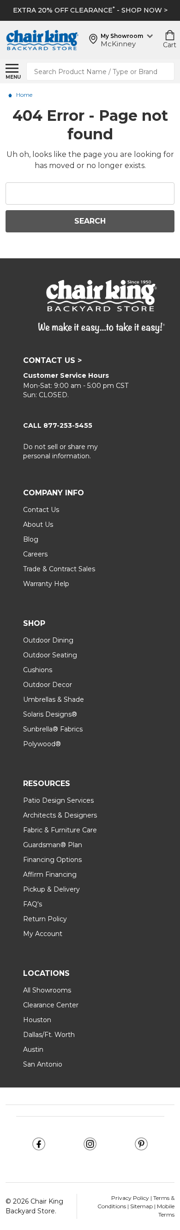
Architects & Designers (60, 815)
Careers (35, 554)
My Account (42, 934)
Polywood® (42, 744)
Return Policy (45, 919)
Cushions (37, 670)
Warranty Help (46, 584)
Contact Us (41, 510)
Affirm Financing (50, 874)
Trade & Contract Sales (59, 569)
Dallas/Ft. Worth (49, 1034)
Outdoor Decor (47, 685)
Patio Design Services (58, 800)
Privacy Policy (130, 1197)
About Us (38, 524)
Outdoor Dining (48, 640)
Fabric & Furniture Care (60, 830)
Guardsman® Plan (52, 845)
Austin (33, 1049)
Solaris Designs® (50, 714)
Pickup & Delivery (51, 889)
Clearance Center (50, 1005)
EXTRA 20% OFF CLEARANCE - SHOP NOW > (90, 10)
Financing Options (52, 859)
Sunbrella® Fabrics (53, 729)
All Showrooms (47, 990)
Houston (37, 1020)
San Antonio (42, 1064)
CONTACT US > (52, 360)
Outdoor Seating (50, 655)
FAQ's (32, 904)
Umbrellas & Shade (53, 699)
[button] (39, 1144)
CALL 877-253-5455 (57, 425)
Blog (30, 539)
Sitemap (141, 1206)
